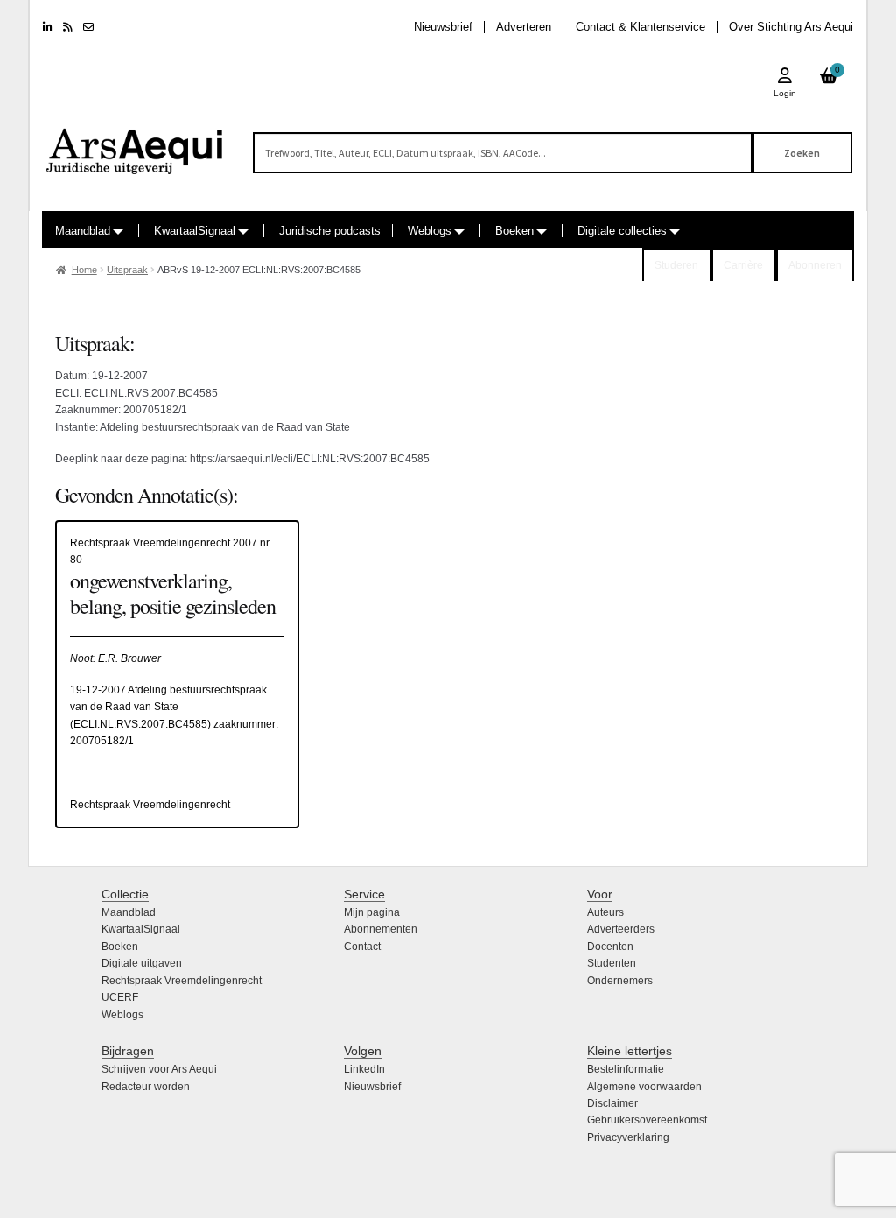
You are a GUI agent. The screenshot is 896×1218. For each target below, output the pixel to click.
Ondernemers (620, 981)
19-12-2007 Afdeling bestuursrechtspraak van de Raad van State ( (168, 707)
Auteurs (605, 912)
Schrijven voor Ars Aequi (159, 1069)
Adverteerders (620, 929)
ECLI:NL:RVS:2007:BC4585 (140, 724)
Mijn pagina (372, 912)
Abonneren (815, 265)
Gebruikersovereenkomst (647, 1120)
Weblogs (430, 230)
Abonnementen (380, 929)
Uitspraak (127, 269)
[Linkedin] (47, 27)
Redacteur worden (146, 1087)
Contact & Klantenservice (640, 26)
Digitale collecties (622, 230)
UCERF (120, 997)
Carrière (743, 265)
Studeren (676, 265)
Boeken (514, 230)
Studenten (611, 963)
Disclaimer (612, 1103)
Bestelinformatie (625, 1069)
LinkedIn (364, 1069)
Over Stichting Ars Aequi (791, 26)
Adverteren (523, 26)
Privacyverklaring (628, 1137)
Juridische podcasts (330, 230)
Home (84, 269)
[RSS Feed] (68, 27)
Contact (362, 946)
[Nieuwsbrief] (88, 27)
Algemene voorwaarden (644, 1087)
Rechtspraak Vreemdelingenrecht (182, 981)
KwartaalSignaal (194, 230)
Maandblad (82, 230)
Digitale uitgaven (142, 963)
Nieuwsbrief (443, 26)
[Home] (135, 144)
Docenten (610, 946)
